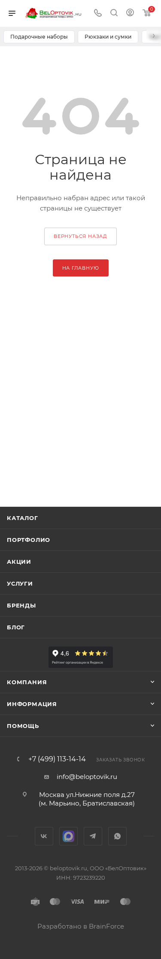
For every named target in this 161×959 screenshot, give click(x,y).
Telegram (93, 836)
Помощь (23, 725)
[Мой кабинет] (130, 13)
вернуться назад (80, 236)
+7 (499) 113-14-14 (57, 759)
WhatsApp (117, 836)
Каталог (22, 517)
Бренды (21, 605)
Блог (16, 627)
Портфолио (28, 539)
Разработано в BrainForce (80, 926)
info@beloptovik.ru (87, 777)
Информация (32, 703)
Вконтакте (44, 836)
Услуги (20, 583)
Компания (27, 682)
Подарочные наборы (39, 36)
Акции (19, 561)
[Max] (68, 836)
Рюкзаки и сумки (108, 36)
